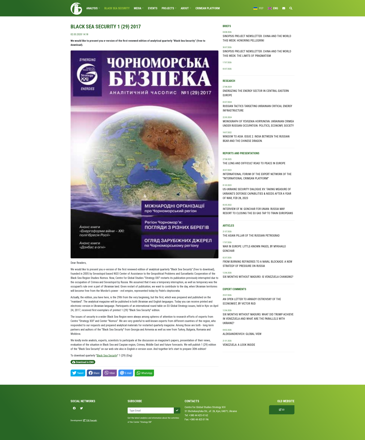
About (185, 8)
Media (137, 8)
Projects (168, 8)
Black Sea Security (117, 8)
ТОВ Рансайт (91, 420)
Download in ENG (84, 362)
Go (282, 409)
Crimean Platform (207, 8)
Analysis (92, 8)
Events (152, 8)
